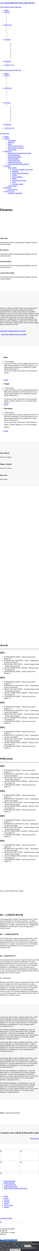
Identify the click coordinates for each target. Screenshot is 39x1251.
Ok (26, 1246)
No (29, 1246)
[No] (31, 1246)
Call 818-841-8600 (6, 1218)
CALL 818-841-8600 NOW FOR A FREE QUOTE (17, 3)
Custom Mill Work (10, 1185)
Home (6, 1196)
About (6, 1198)
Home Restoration (10, 1181)
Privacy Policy (8, 1205)
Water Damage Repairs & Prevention (15, 1188)
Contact (6, 1203)
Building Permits (9, 1183)
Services (6, 1200)
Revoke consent (15, 1250)
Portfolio (7, 1202)
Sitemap (6, 1207)
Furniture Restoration (10, 1186)
